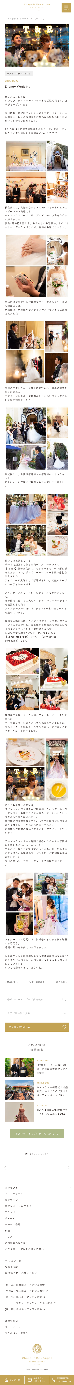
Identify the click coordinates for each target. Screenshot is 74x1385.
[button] (5, 1168)
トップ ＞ (8, 19)
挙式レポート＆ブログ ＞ (21, 19)
